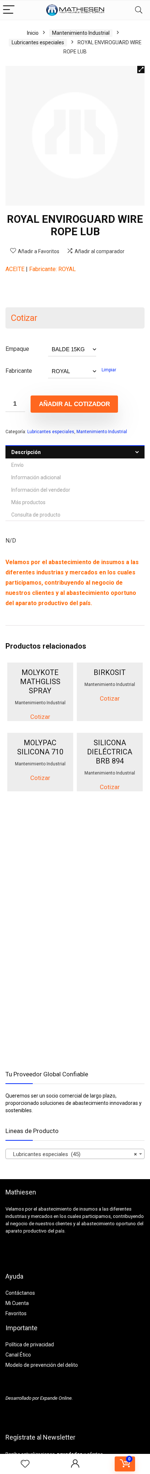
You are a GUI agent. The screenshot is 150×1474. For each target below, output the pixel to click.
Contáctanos (20, 1293)
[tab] (75, 452)
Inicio (33, 33)
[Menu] (8, 10)
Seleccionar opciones (40, 719)
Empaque (17, 348)
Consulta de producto (35, 515)
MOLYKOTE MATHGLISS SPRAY (40, 681)
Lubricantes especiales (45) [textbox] (73, 1154)
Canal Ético (18, 1355)
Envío (17, 465)
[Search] (138, 10)
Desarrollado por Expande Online (38, 1398)
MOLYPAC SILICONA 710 (40, 747)
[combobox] (75, 1154)
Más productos (28, 502)
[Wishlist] (25, 1464)
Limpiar (109, 369)
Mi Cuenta (17, 1303)
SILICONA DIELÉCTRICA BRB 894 (109, 751)
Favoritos (16, 1313)
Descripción (26, 452)
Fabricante (18, 370)
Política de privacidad (29, 1344)
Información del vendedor (40, 490)
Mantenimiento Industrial (81, 33)
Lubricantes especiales (38, 42)
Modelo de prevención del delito (41, 1365)
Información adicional (36, 477)
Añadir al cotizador (74, 404)
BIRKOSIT (110, 672)
